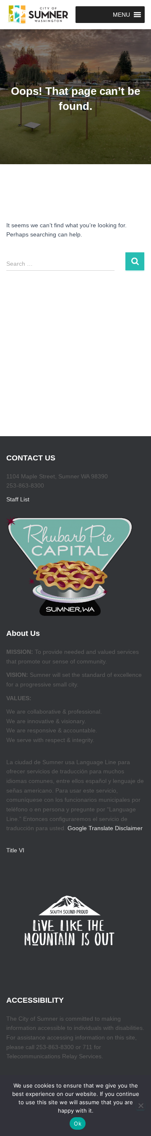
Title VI (15, 850)
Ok (77, 1123)
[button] (121, 14)
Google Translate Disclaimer (105, 828)
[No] (140, 1105)
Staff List (17, 499)
